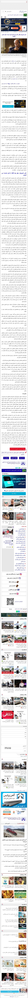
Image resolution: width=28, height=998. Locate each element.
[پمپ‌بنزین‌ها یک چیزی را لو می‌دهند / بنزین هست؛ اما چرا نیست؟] (8, 532)
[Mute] (5, 487)
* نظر (25, 736)
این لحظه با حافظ (12, 582)
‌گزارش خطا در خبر (23, 611)
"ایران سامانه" (12, 996)
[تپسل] (2, 473)
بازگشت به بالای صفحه (21, 790)
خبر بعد (21, 458)
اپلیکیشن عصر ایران (18, 601)
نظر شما (25, 726)
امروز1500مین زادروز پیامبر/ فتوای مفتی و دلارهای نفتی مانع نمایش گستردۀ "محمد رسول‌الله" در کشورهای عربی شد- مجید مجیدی (15, 856)
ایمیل (25, 732)
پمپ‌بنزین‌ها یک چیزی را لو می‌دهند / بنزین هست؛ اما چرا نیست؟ (8, 537)
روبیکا (9, 83)
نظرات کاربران (14, 458)
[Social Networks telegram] (16, 468)
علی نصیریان (14, 79)
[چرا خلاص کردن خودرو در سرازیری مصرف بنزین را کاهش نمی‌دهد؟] (14, 831)
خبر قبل (6, 458)
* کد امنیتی (24, 746)
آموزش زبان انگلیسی (13, 590)
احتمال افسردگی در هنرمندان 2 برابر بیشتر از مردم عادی (20, 559)
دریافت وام (14, 493)
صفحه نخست (25, 31)
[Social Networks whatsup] (19, 468)
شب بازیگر (14, 61)
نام (25, 728)
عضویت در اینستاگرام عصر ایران (12, 574)
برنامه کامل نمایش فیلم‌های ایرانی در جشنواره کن (21, 549)
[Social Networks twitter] (18, 468)
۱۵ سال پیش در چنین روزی (12, 578)
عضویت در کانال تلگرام (15, 83)
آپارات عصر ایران (12, 594)
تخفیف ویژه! (10, 991)
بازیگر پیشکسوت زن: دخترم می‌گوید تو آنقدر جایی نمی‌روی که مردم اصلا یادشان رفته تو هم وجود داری (20, 541)
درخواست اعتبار (8, 106)
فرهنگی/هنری (21, 31)
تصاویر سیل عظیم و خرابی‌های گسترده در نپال (16, 871)
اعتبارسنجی (25, 756)
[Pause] (3, 487)
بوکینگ (22, 756)
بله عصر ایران (4, 83)
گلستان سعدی (12, 586)
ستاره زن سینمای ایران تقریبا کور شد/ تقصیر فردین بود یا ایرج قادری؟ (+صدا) (11, 463)
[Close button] (27, 986)
